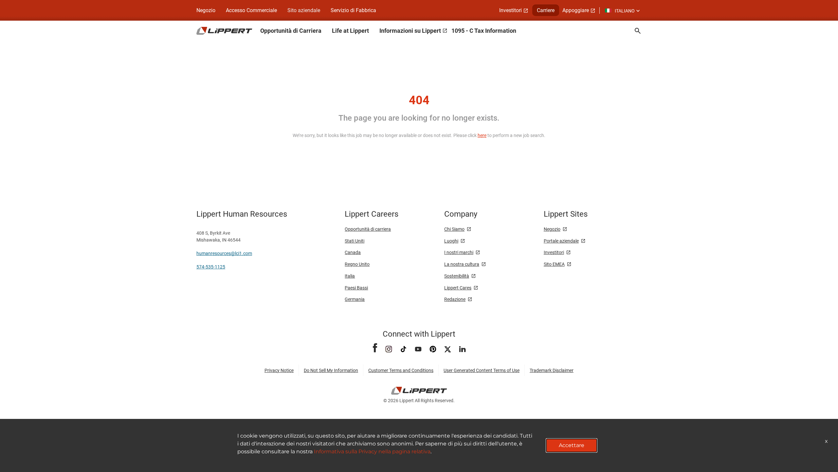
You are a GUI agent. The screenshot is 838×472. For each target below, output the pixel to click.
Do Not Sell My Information (331, 370)
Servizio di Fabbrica (353, 10)
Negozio (205, 10)
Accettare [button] (571, 445)
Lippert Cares (457, 287)
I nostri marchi (458, 252)
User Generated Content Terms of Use (481, 370)
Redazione (454, 299)
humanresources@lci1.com (224, 253)
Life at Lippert (350, 30)
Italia (350, 276)
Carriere (546, 10)
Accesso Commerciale (251, 10)
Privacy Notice (279, 370)
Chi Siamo (454, 229)
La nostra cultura (461, 264)
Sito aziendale (303, 10)
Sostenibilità (456, 276)
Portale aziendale (561, 241)
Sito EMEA (554, 264)
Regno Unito (357, 264)
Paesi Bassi (356, 287)
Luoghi (451, 241)
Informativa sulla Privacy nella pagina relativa (372, 451)
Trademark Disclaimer (552, 370)
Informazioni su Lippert (410, 30)
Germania (355, 299)
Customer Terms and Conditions (400, 370)
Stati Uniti (354, 241)
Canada (353, 252)
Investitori (510, 10)
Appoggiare (575, 10)
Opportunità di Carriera (290, 30)
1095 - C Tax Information (483, 30)
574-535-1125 (210, 266)
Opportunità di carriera (368, 229)
